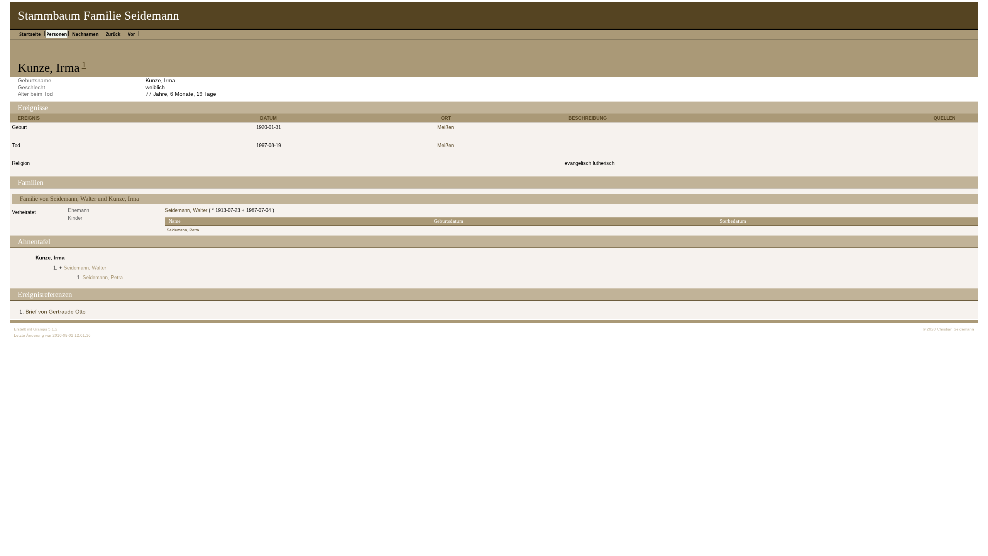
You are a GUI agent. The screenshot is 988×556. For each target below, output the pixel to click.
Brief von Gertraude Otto (55, 312)
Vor (131, 34)
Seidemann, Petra (183, 230)
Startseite (30, 34)
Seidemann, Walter (186, 210)
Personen (56, 34)
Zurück (113, 34)
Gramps (40, 329)
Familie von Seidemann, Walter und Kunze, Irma (79, 198)
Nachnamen (85, 34)
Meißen (445, 127)
